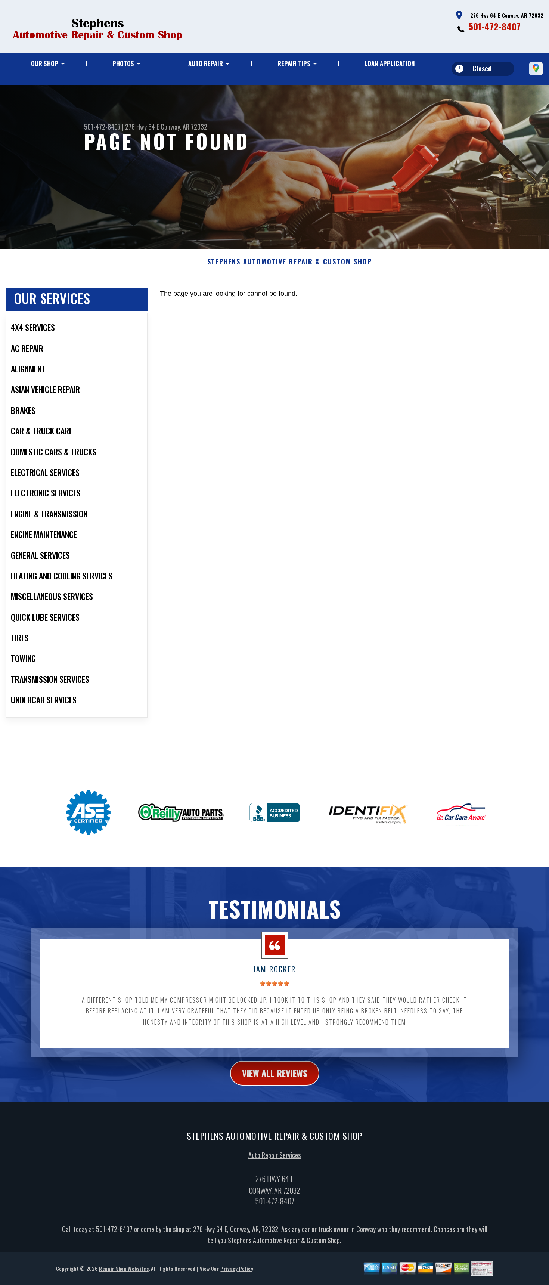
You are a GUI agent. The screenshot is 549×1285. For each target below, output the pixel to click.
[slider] (274, 984)
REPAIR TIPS (293, 63)
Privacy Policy (236, 1268)
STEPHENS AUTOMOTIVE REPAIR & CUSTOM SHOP (289, 262)
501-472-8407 (495, 26)
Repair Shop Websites (123, 1268)
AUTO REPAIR (205, 63)
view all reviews (274, 1073)
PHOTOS (123, 63)
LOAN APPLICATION (390, 63)
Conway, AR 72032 (184, 126)
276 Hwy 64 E (142, 126)
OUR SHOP (44, 63)
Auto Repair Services (274, 1155)
